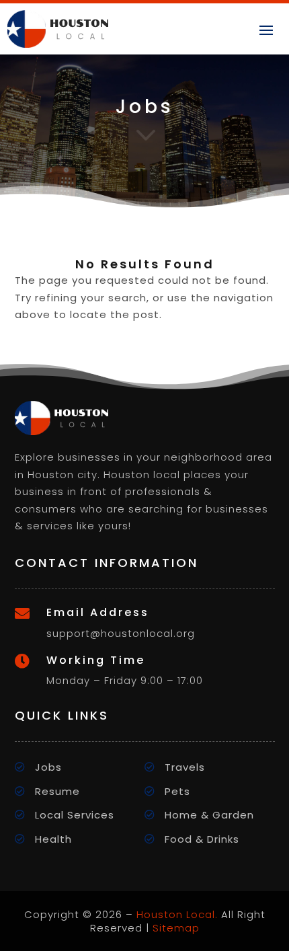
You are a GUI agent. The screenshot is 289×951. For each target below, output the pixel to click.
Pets (177, 791)
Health (53, 839)
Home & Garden (209, 815)
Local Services (74, 815)
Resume (57, 791)
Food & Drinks (202, 839)
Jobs (48, 767)
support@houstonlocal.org (120, 633)
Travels (185, 767)
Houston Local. (177, 914)
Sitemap (176, 928)
